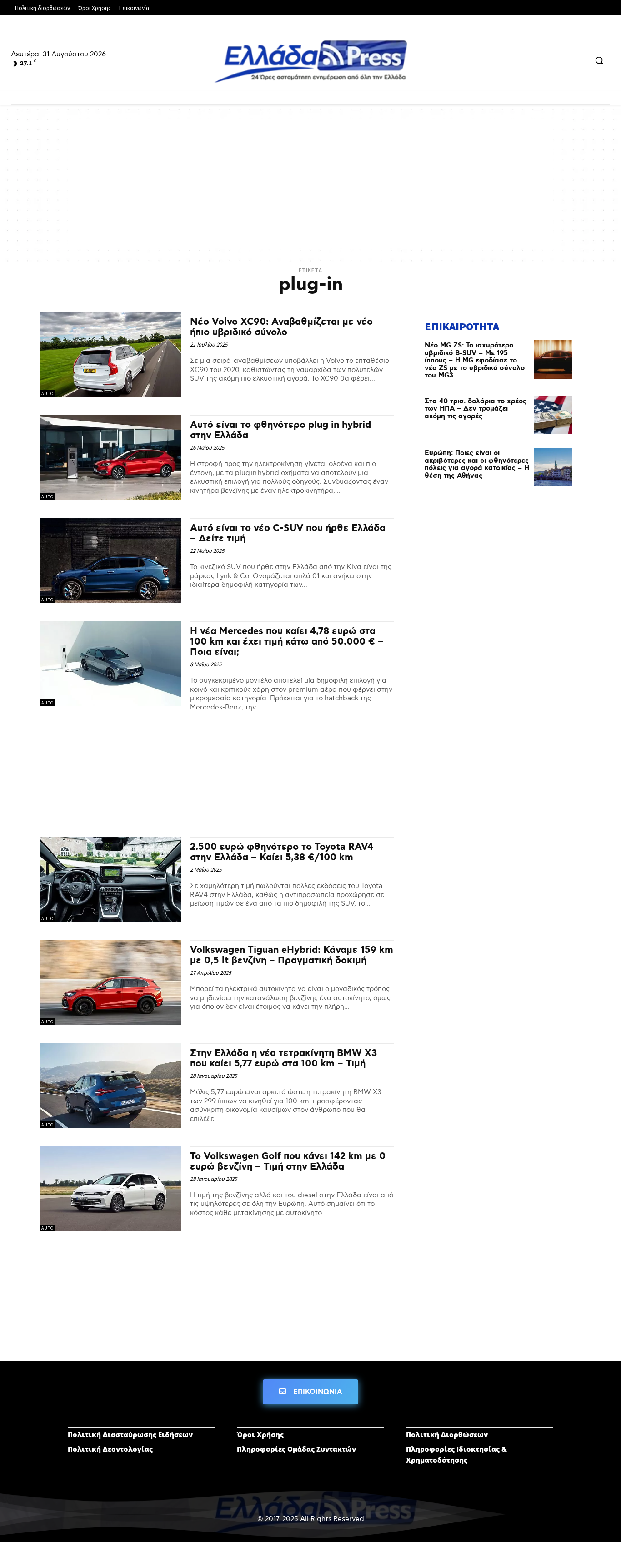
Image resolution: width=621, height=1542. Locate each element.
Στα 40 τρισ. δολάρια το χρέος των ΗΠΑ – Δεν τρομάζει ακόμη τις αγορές (475, 409)
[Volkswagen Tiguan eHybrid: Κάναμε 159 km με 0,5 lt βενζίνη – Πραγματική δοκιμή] (110, 982)
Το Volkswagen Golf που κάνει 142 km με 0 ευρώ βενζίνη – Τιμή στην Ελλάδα (288, 1161)
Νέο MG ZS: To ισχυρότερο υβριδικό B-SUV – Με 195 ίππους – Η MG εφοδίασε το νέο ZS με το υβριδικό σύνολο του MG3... (475, 360)
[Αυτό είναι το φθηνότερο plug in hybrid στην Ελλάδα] (110, 457)
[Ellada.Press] (310, 61)
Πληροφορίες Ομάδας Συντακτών (296, 1448)
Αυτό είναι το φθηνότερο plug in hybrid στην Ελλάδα (280, 430)
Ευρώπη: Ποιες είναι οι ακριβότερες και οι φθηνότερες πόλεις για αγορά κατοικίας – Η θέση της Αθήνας (477, 465)
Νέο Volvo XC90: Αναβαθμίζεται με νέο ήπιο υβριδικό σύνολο (281, 327)
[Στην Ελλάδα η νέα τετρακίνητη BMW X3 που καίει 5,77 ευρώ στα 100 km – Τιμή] (110, 1085)
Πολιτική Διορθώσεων (447, 1434)
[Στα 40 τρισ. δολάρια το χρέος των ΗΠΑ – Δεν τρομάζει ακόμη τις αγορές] (553, 415)
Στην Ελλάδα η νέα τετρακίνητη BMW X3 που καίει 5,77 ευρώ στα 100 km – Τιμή (283, 1058)
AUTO (47, 394)
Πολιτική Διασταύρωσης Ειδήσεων (130, 1434)
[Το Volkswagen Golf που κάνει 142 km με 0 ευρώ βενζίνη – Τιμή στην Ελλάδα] (110, 1188)
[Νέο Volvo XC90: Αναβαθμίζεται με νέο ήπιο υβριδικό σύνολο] (110, 354)
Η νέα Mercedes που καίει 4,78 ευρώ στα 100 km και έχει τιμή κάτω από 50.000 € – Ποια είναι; (287, 642)
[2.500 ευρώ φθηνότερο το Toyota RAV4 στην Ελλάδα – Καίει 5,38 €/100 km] (110, 879)
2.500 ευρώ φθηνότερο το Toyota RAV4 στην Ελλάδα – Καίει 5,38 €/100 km (281, 852)
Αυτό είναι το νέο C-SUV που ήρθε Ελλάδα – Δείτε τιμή (288, 533)
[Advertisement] (310, 182)
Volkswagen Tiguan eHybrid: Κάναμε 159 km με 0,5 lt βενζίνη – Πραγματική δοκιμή (291, 955)
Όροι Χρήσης (260, 1434)
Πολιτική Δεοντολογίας (110, 1448)
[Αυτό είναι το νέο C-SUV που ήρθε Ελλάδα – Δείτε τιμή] (110, 560)
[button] (599, 60)
